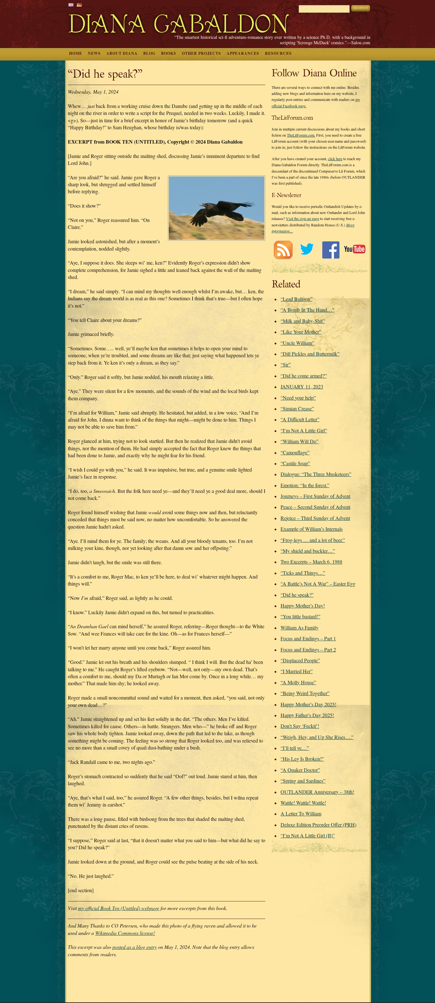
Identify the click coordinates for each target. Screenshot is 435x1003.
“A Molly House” (298, 682)
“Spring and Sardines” (303, 780)
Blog (149, 53)
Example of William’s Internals (312, 528)
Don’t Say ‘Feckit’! (300, 725)
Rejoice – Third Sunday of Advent (315, 518)
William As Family (299, 627)
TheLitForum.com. (301, 135)
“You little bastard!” (300, 616)
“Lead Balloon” (296, 298)
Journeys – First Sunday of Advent (315, 496)
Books (168, 53)
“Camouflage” (295, 452)
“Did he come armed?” (304, 375)
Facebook (330, 249)
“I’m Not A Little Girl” (304, 430)
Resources (278, 53)
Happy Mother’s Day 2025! (308, 704)
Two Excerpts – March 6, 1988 (311, 561)
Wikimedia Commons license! (125, 932)
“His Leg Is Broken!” (302, 758)
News (94, 53)
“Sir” (286, 364)
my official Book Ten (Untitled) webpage (118, 908)
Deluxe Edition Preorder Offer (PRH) (318, 824)
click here (335, 158)
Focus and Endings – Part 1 (308, 638)
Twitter (307, 249)
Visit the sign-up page (302, 218)
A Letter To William (301, 813)
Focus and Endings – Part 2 (308, 649)
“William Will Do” (299, 441)
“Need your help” (298, 397)
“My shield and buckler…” (308, 550)
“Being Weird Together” (305, 693)
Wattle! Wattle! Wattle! (303, 802)
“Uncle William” (297, 342)
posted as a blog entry (134, 946)
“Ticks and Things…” (303, 572)
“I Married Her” (297, 671)
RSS (283, 249)
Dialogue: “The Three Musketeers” (316, 474)
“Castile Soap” (295, 463)
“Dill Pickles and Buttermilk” (310, 353)
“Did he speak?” (297, 594)
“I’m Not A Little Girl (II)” (308, 835)
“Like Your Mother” (301, 331)
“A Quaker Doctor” (300, 769)
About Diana (122, 53)
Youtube (354, 249)
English (71, 5)
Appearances (243, 53)
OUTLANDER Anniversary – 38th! (317, 791)
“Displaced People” (300, 660)
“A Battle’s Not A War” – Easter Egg (318, 583)
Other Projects (201, 53)
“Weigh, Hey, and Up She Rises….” (317, 737)
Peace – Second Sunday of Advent (315, 506)
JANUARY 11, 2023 (302, 386)
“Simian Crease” (297, 408)
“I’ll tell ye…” (295, 747)
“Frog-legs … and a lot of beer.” (313, 540)
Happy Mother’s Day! (303, 605)
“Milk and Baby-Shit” (303, 320)
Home (75, 53)
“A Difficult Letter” (300, 419)
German (79, 5)
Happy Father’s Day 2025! (307, 715)
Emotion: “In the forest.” (305, 485)
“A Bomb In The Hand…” (307, 309)
